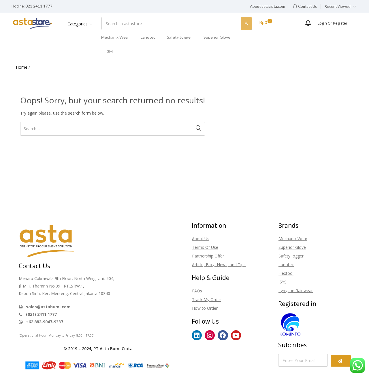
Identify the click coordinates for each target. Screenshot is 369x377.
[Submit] (341, 361)
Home (21, 67)
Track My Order (206, 299)
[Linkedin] (197, 335)
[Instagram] (210, 335)
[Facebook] (223, 335)
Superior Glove (217, 37)
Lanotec (148, 37)
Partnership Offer (208, 256)
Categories (78, 24)
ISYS (282, 282)
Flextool (285, 273)
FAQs (197, 291)
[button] (267, 7)
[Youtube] (236, 335)
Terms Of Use (205, 247)
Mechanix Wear (115, 37)
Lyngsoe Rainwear (295, 290)
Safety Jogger (179, 37)
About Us (200, 238)
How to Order (205, 308)
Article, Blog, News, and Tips (219, 264)
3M (110, 51)
